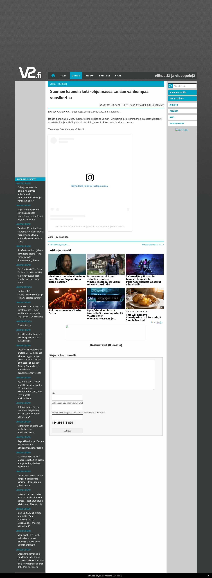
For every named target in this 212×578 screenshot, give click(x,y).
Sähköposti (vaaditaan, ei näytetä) (67, 402)
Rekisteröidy (177, 98)
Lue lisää (117, 575)
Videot (90, 75)
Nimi (54, 393)
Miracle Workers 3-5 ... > (153, 244)
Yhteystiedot (177, 123)
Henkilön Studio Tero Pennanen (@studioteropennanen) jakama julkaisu (89, 226)
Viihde (76, 75)
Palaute (174, 111)
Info (172, 117)
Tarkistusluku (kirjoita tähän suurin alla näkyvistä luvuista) (78, 412)
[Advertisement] (106, 445)
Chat (118, 75)
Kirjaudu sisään (178, 92)
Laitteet (104, 75)
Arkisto (174, 104)
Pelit (63, 75)
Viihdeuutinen (23, 183)
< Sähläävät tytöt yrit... (58, 244)
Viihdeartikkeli (24, 287)
